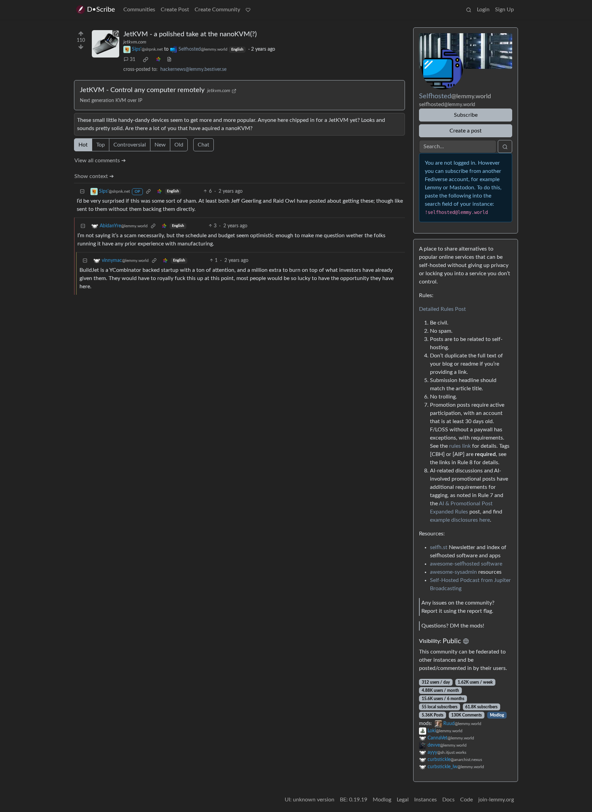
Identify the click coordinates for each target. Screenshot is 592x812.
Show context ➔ (94, 176)
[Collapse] (82, 191)
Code (466, 799)
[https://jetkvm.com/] (105, 44)
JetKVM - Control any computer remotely (142, 90)
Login (483, 9)
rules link (460, 446)
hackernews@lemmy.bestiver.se (193, 69)
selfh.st (438, 547)
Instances (425, 799)
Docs (448, 799)
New (160, 145)
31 (132, 59)
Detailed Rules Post (442, 309)
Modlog (497, 715)
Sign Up (504, 9)
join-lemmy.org (496, 799)
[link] (145, 59)
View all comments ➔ (100, 160)
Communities (139, 9)
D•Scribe (101, 9)
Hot (83, 145)
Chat (203, 145)
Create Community (217, 9)
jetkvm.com (134, 42)
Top (100, 145)
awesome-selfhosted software (466, 564)
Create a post (465, 131)
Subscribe (466, 115)
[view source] (169, 60)
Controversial (129, 145)
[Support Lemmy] (248, 9)
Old (178, 145)
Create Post (175, 9)
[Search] (468, 9)
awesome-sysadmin (453, 572)
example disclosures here (460, 520)
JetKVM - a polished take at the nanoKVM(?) (190, 34)
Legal (403, 799)
